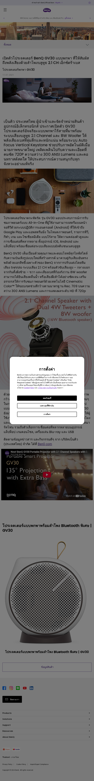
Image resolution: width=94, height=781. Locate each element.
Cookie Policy (29, 388)
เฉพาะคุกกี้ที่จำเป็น (47, 406)
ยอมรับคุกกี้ (47, 398)
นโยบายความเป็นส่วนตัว (47, 388)
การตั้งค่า (47, 414)
